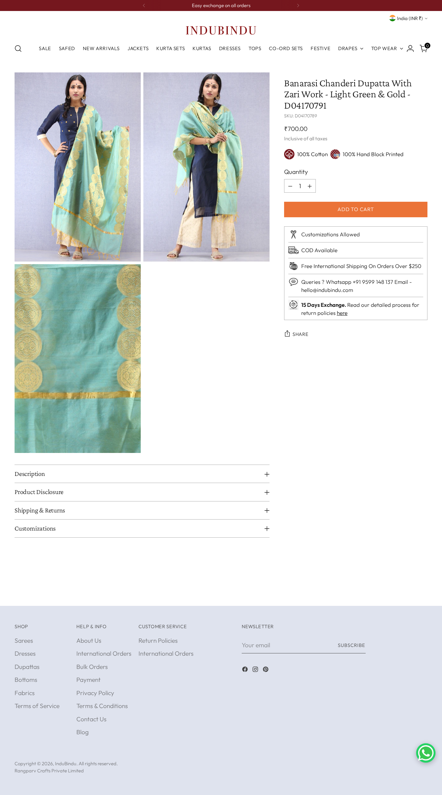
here (342, 312)
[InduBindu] (221, 30)
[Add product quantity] (309, 185)
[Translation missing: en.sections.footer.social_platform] (245, 670)
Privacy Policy (95, 693)
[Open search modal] (18, 48)
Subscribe (352, 645)
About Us (88, 640)
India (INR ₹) (410, 18)
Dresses (25, 653)
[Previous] (144, 5)
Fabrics (25, 693)
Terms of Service (37, 706)
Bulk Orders (92, 667)
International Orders (103, 653)
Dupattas (27, 667)
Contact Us (91, 719)
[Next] (298, 5)
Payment (88, 679)
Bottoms (26, 679)
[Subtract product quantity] (290, 185)
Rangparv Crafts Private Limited (49, 771)
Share (301, 334)
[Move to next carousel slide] (421, 593)
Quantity (296, 172)
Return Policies (158, 640)
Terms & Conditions (102, 706)
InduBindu (65, 763)
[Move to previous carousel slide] (407, 593)
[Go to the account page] (410, 48)
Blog (82, 732)
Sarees (24, 640)
